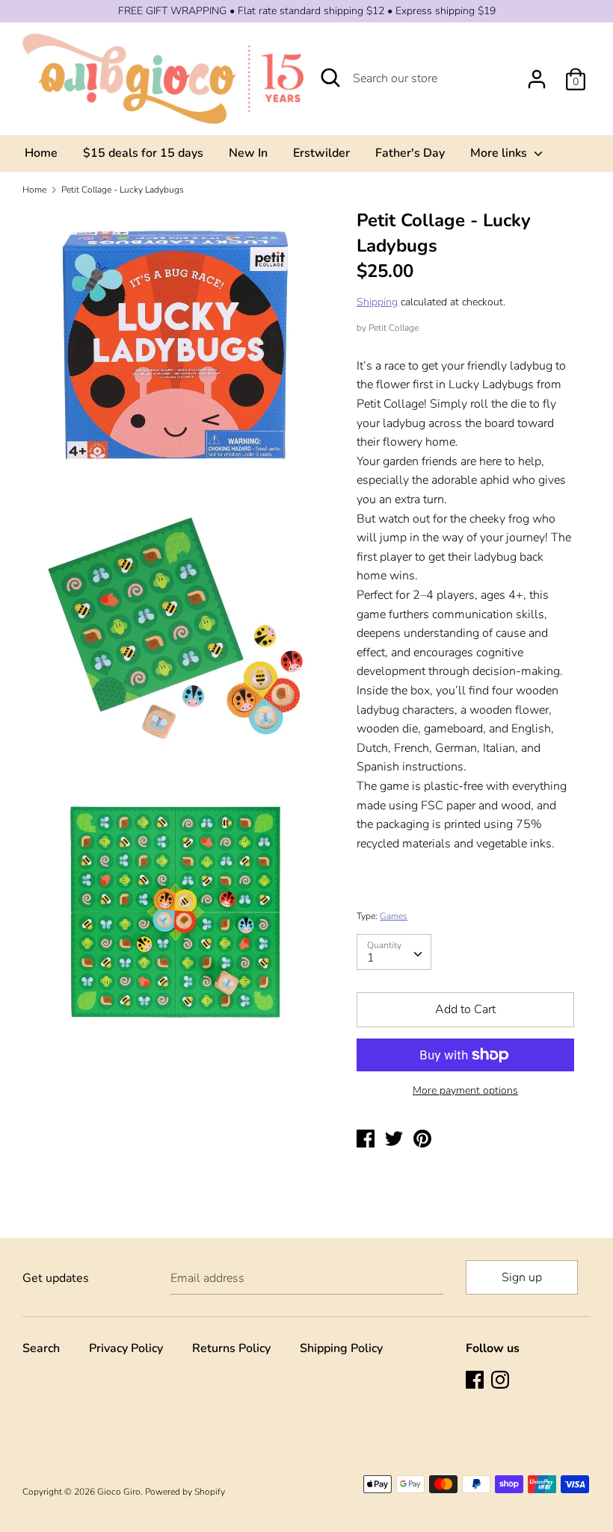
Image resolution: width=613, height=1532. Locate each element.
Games (393, 916)
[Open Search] (330, 78)
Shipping (377, 302)
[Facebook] (476, 1381)
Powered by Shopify (185, 1492)
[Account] (537, 73)
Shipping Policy (341, 1348)
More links (500, 153)
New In (248, 153)
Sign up (522, 1277)
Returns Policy (231, 1348)
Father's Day (410, 153)
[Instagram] (501, 1381)
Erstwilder (321, 153)
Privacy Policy (126, 1348)
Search (41, 1348)
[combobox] (394, 952)
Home (41, 153)
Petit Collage (394, 328)
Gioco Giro (119, 1492)
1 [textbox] (371, 958)
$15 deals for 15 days (143, 153)
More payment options (465, 1090)
